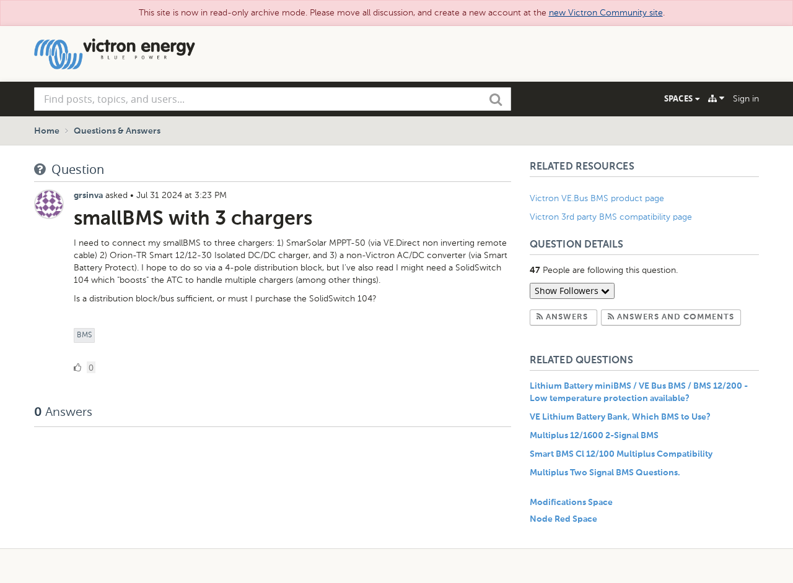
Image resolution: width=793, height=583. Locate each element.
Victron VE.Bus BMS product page (597, 198)
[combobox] (272, 99)
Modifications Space (571, 502)
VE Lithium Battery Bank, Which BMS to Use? (620, 417)
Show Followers (568, 290)
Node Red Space (563, 519)
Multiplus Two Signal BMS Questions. (605, 473)
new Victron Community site (606, 12)
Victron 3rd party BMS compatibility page (611, 217)
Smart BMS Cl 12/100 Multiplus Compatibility (621, 454)
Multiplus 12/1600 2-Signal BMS (594, 435)
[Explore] (716, 98)
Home (46, 131)
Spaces (679, 98)
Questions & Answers (117, 131)
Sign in (746, 98)
